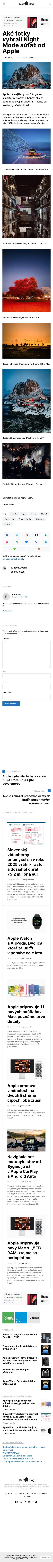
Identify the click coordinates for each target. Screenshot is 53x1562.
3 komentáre (25, 1263)
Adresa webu (6, 692)
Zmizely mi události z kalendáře (17, 1456)
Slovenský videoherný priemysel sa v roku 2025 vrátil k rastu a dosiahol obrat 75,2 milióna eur (26, 862)
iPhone (33, 514)
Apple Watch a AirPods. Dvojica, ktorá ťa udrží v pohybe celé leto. (25, 945)
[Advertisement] (26, 738)
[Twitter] (21, 1502)
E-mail (4, 682)
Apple (24, 514)
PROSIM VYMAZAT (11, 1453)
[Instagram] (25, 1502)
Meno (4, 671)
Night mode (40, 519)
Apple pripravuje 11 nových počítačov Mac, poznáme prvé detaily (26, 1014)
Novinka (7, 524)
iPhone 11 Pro (9, 519)
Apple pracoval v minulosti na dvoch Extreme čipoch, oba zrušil (24, 1093)
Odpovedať (7, 611)
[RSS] (36, 1502)
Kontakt (27, 1496)
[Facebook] (16, 1502)
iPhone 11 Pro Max (25, 519)
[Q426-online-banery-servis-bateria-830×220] (26, 21)
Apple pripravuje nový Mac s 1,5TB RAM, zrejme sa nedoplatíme (24, 1250)
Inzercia (8, 1493)
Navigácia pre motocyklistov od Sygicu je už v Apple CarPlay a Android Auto (24, 1166)
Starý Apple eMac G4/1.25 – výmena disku (22, 1461)
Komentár (6, 638)
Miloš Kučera (9, 58)
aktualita (14, 514)
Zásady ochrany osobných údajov (31, 1493)
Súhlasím (45, 1557)
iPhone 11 (44, 514)
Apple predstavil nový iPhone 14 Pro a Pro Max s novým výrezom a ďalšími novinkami (19, 1361)
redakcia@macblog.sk (12, 559)
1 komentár (35, 58)
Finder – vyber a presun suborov (17, 1458)
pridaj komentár (28, 880)
